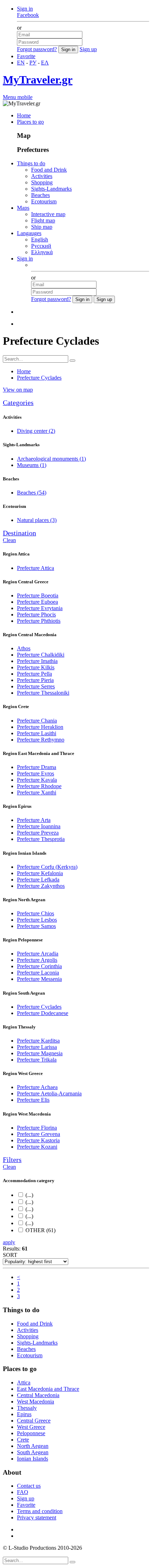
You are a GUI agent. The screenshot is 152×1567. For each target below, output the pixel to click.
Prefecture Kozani (37, 1147)
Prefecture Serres (36, 686)
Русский (41, 246)
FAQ (22, 1492)
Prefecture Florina (37, 1128)
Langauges (29, 233)
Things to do (31, 163)
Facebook (28, 15)
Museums (31, 465)
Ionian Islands (32, 1459)
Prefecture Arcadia (37, 954)
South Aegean (32, 1452)
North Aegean (32, 1446)
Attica (23, 1382)
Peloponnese (31, 1433)
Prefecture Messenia (39, 979)
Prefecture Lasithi (36, 733)
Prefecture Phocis (36, 614)
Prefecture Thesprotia (41, 839)
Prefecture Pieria (35, 680)
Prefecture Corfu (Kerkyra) (47, 867)
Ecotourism (44, 201)
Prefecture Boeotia (37, 595)
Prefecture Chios (35, 913)
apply (9, 1242)
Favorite (26, 56)
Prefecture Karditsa (38, 1041)
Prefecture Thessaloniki (43, 693)
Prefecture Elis (33, 1100)
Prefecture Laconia (38, 973)
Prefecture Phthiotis (38, 621)
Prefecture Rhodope (39, 786)
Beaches (40, 195)
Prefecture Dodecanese (42, 1013)
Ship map (41, 227)
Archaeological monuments (51, 459)
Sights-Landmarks (51, 189)
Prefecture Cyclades (39, 1007)
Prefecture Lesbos (37, 920)
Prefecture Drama (36, 767)
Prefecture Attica (35, 568)
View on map (18, 390)
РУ (32, 63)
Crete (23, 1440)
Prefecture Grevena (38, 1134)
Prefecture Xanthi (36, 792)
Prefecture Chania (37, 721)
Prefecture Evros (35, 773)
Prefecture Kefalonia (40, 873)
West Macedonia (35, 1402)
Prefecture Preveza (38, 833)
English (39, 239)
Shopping (42, 182)
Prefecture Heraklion (40, 727)
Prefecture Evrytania (40, 608)
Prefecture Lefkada (38, 880)
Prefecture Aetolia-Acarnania (49, 1093)
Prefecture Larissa (37, 1047)
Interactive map (48, 214)
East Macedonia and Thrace (48, 1389)
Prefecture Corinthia (39, 966)
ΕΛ (45, 63)
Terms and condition (40, 1511)
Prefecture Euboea (37, 602)
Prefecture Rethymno (40, 740)
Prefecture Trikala (37, 1060)
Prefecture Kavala (37, 780)
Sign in (25, 9)
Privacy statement (36, 1517)
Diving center (36, 431)
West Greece (31, 1427)
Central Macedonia (38, 1395)
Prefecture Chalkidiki (40, 655)
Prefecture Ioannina (38, 826)
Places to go (30, 122)
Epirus (24, 1414)
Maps (23, 208)
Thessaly (27, 1408)
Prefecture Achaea (37, 1087)
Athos (23, 648)
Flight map (43, 220)
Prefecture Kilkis (35, 667)
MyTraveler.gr (37, 79)
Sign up (88, 49)
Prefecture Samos (36, 926)
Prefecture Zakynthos (41, 886)
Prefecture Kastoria (38, 1140)
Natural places (37, 520)
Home (24, 115)
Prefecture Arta (34, 820)
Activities (41, 176)
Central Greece (34, 1421)
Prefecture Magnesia (40, 1053)
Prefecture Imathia (37, 661)
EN (21, 63)
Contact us (29, 1486)
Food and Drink (49, 170)
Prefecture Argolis (37, 960)
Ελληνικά (42, 252)
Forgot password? (37, 49)
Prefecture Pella (34, 674)
